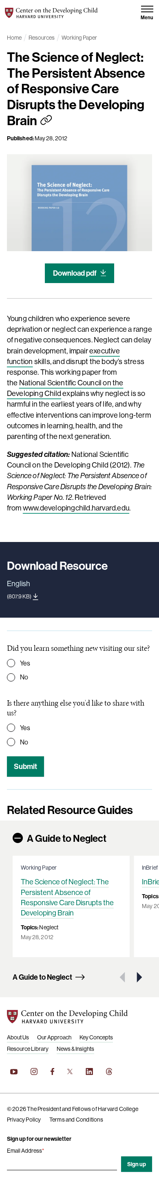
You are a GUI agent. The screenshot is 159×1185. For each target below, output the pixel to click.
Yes (25, 663)
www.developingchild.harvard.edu (76, 508)
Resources (42, 37)
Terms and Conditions (76, 1119)
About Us (18, 1037)
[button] (147, 13)
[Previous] (123, 977)
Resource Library (28, 1048)
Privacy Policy (24, 1119)
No (24, 677)
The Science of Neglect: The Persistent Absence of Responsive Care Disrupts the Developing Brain (67, 897)
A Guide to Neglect (66, 838)
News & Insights (75, 1048)
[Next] (138, 977)
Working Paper (79, 37)
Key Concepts (96, 1037)
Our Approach (54, 1037)
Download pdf (75, 273)
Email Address (25, 1150)
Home (14, 37)
